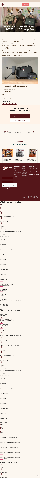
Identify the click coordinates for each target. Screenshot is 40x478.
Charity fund (17, 166)
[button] (3, 104)
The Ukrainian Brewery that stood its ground (7, 160)
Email (3, 179)
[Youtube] (37, 172)
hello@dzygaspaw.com (34, 174)
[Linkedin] (30, 172)
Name (3, 176)
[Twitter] (30, 169)
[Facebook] (37, 169)
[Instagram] (33, 169)
